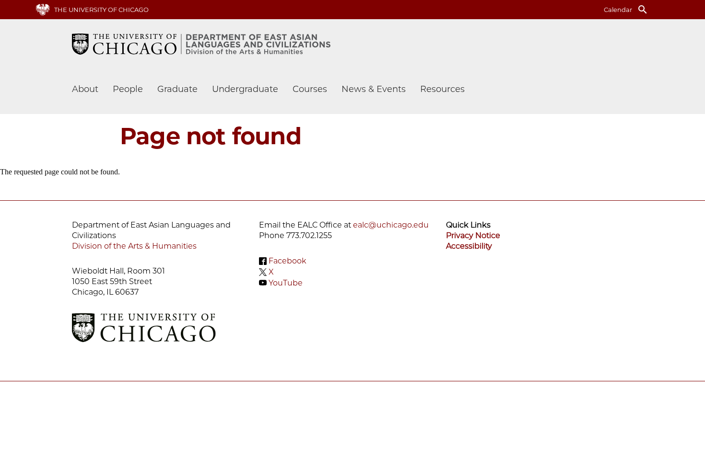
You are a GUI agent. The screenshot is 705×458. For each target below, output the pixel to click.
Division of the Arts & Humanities (134, 246)
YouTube (286, 282)
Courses (310, 89)
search (642, 9)
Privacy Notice (473, 235)
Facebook (287, 260)
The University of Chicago (101, 9)
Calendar (618, 9)
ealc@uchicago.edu (391, 224)
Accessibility (469, 246)
